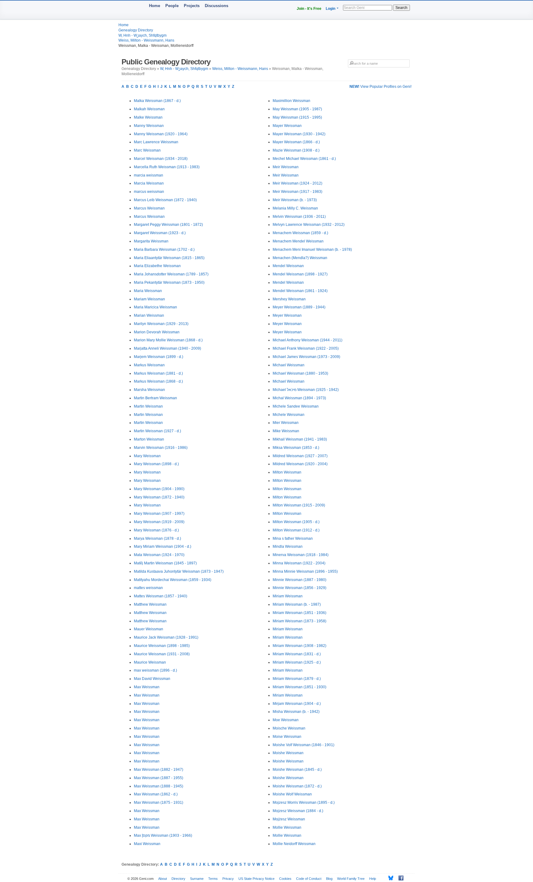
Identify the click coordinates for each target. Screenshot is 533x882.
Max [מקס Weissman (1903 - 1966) (163, 835)
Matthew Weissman (150, 604)
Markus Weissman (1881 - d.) (158, 373)
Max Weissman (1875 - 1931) (158, 802)
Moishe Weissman (288, 753)
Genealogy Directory (135, 30)
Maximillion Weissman (291, 101)
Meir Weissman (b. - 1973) (295, 200)
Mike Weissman (286, 431)
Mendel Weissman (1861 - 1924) (300, 291)
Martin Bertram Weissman (155, 398)
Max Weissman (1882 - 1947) (158, 769)
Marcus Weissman (149, 208)
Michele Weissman (288, 415)
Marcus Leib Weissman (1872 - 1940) (165, 200)
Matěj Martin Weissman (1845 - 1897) (165, 563)
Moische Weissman (289, 728)
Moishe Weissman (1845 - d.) (297, 769)
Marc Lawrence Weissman (156, 142)
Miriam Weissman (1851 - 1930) (299, 687)
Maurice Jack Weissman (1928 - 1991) (166, 637)
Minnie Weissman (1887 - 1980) (299, 580)
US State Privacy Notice (256, 878)
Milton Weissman (287, 472)
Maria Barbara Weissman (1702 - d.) (164, 249)
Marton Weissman (149, 439)
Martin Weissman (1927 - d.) (157, 431)
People (172, 5)
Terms (213, 878)
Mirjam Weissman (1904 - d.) (297, 703)
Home (154, 5)
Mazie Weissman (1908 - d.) (296, 150)
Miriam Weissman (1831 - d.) (297, 654)
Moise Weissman (287, 736)
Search (401, 8)
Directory (178, 878)
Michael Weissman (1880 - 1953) (300, 373)
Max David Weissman (152, 679)
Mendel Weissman (288, 266)
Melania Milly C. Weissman (295, 208)
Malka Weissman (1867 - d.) (157, 101)
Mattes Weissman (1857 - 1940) (160, 596)
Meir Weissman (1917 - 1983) (297, 191)
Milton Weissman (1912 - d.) (296, 530)
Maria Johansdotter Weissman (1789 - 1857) (171, 274)
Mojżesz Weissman (289, 819)
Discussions (216, 5)
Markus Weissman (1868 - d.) (158, 381)
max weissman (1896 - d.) (155, 670)
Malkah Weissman (149, 109)
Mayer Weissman (287, 126)
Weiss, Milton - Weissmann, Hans (146, 40)
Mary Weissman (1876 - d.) (156, 530)
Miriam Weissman (288, 596)
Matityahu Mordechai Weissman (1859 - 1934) (172, 580)
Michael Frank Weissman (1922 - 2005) (306, 348)
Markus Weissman (149, 365)
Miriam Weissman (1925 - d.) (297, 662)
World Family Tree (351, 878)
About (162, 878)
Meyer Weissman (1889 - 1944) (299, 307)
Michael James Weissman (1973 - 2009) (306, 357)
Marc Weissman (147, 150)
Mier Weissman (286, 423)
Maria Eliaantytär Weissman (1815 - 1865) (169, 258)
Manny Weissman (149, 126)
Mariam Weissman (149, 299)
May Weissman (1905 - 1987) (297, 109)
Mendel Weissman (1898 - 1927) (300, 274)
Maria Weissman (148, 291)
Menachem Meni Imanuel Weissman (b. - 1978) (312, 249)
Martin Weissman (148, 406)
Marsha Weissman (149, 390)
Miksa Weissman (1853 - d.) (296, 447)
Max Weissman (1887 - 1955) (158, 778)
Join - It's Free (309, 8)
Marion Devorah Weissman (157, 332)
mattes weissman (148, 588)
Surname (197, 878)
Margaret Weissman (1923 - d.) (160, 233)
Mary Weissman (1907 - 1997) (159, 513)
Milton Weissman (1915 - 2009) (299, 505)
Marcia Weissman (149, 183)
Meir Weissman (286, 167)
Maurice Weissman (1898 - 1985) (162, 646)
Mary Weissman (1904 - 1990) (159, 489)
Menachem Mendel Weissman (298, 241)
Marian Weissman (149, 315)
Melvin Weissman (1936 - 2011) (299, 216)
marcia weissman (148, 175)
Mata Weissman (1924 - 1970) (159, 555)
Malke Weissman (148, 117)
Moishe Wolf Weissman (292, 794)
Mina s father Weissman (293, 538)
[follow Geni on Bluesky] (389, 878)
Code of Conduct (308, 878)
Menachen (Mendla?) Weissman (300, 258)
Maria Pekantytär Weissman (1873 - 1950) (169, 282)
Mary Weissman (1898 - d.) (156, 464)
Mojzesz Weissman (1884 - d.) (298, 811)
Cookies (285, 878)
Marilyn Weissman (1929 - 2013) (161, 324)
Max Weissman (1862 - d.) (156, 794)
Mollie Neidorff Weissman (294, 844)
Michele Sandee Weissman (296, 406)
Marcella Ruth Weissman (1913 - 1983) (167, 167)
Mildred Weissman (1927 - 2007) (300, 456)
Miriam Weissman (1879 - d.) (297, 679)
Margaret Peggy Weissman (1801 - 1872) (168, 224)
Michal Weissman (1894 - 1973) (299, 398)
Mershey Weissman (289, 299)
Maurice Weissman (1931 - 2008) (162, 654)
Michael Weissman (288, 365)
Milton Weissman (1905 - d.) (296, 522)
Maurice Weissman (150, 662)
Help (372, 878)
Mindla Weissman (288, 546)
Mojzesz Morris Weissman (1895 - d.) (304, 802)
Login (330, 8)
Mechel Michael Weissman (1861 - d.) (304, 158)
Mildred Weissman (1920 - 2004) (300, 464)
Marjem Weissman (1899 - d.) (158, 357)
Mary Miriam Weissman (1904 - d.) (162, 546)
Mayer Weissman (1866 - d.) (296, 142)
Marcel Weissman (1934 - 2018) (161, 158)
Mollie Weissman (287, 827)
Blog (329, 878)
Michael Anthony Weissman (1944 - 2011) (307, 340)
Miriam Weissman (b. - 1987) (297, 604)
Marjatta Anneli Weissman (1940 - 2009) (167, 348)
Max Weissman (146, 687)
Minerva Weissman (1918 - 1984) (300, 555)
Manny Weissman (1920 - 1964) (161, 134)
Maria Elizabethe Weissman (157, 266)
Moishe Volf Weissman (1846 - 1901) (303, 745)
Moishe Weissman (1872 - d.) (297, 786)
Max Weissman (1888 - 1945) (158, 786)
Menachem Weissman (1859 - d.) (300, 233)
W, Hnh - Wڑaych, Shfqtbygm (142, 35)
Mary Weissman (147, 456)
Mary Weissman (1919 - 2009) (159, 522)
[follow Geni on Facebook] (399, 878)
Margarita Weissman (151, 241)
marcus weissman (149, 191)
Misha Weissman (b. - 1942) (296, 711)
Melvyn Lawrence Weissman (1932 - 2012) (309, 224)
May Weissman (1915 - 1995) (297, 117)
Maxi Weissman (147, 844)
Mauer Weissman (148, 629)
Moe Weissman (286, 720)
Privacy (228, 878)
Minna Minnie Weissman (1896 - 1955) (305, 571)
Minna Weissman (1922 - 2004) (299, 563)
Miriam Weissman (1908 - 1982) (299, 646)
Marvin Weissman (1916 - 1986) (161, 447)
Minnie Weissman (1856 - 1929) (299, 588)
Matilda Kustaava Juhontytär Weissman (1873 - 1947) (179, 571)
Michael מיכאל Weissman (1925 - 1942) (306, 390)
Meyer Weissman (287, 315)
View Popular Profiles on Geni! (380, 86)
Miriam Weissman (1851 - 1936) (299, 613)
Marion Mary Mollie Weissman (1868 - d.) (168, 340)
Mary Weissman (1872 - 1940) (159, 497)
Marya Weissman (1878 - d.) (157, 538)
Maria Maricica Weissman (155, 307)
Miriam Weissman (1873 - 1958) (299, 621)
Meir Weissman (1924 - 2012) (297, 183)
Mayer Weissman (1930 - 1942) (299, 134)
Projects (192, 5)
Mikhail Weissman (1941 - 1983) (300, 439)
